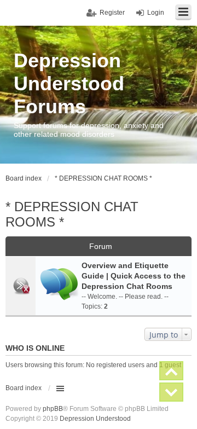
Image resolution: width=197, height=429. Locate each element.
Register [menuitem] (112, 12)
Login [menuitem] (155, 12)
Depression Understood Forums (69, 83)
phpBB (53, 409)
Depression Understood (95, 418)
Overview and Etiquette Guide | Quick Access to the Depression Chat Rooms (134, 276)
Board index (23, 388)
